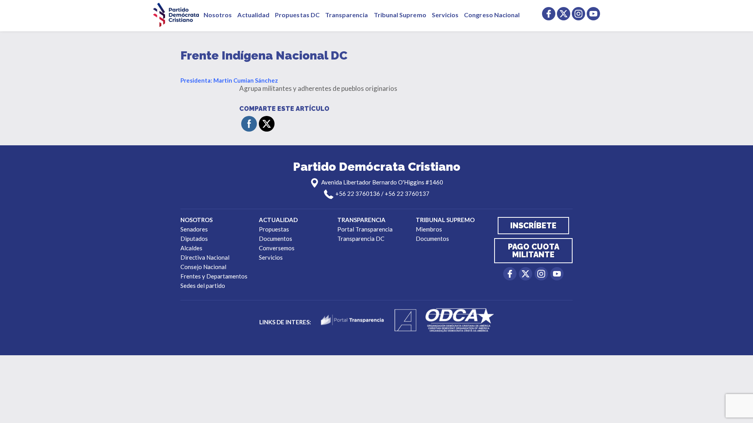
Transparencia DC (360, 238)
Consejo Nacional (203, 266)
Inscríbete (533, 225)
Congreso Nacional (492, 14)
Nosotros (218, 14)
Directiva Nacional (204, 257)
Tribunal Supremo (400, 14)
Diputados (194, 238)
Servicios (445, 14)
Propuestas (274, 229)
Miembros (429, 229)
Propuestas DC (297, 14)
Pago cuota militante (533, 250)
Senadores (194, 229)
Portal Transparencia (365, 229)
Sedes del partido (202, 285)
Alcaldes (191, 247)
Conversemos (277, 247)
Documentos (275, 238)
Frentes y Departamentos (213, 276)
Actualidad (253, 14)
